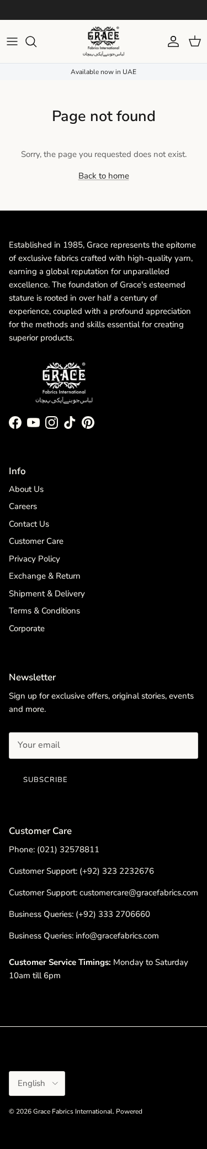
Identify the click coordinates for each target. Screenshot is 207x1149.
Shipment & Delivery (47, 593)
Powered (129, 1111)
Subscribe (45, 780)
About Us (26, 489)
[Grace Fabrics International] (103, 41)
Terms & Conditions (44, 610)
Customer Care (36, 541)
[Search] (36, 41)
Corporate (27, 628)
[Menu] (12, 41)
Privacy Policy (34, 558)
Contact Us (29, 523)
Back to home (103, 175)
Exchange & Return (45, 575)
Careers (23, 506)
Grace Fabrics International (73, 1111)
